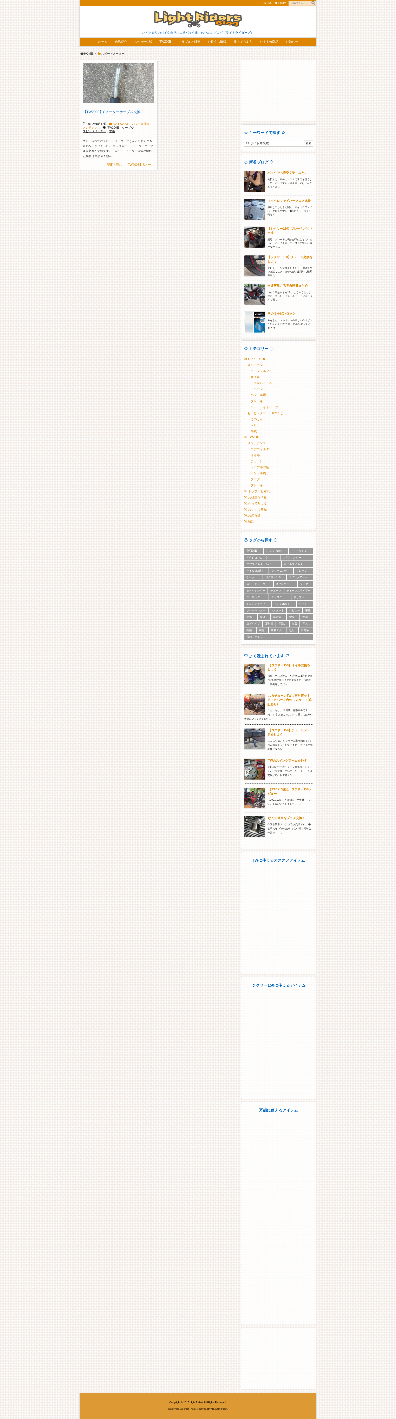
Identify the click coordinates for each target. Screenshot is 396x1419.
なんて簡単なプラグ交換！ (286, 818)
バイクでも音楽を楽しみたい (288, 172)
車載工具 (276, 630)
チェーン (257, 389)
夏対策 (269, 623)
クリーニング (279, 570)
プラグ (255, 479)
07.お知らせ (252, 515)
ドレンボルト (282, 603)
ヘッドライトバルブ (264, 407)
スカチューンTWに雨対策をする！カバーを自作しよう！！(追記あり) (290, 700)
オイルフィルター (294, 564)
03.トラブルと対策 (257, 491)
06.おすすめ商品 (255, 509)
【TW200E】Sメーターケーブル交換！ (113, 112)
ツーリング (253, 597)
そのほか (257, 419)
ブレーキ (257, 401)
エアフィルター (261, 371)
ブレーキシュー (255, 610)
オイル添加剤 (254, 570)
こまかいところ (261, 383)
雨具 (291, 630)
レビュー (257, 425)
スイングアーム (298, 577)
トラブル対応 (260, 467)
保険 (262, 617)
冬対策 (277, 617)
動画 (305, 617)
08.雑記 (249, 521)
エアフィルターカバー (259, 564)
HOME (88, 53)
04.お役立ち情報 (255, 497)
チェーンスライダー (298, 590)
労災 (292, 617)
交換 (112, 131)
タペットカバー (255, 590)
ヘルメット (277, 610)
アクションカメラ (257, 557)
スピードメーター (94, 131)
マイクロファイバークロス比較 (289, 200)
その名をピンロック (281, 313)
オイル (255, 377)
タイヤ (304, 583)
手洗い (282, 623)
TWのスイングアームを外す (287, 760)
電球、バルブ (254, 636)
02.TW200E (121, 123)
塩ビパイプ (253, 623)
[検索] (313, 3)
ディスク (276, 597)
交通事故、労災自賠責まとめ (288, 285)
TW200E (113, 127)
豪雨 (261, 630)
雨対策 (305, 630)
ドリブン (298, 597)
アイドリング (299, 550)
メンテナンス (91, 127)
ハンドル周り (141, 123)
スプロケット (284, 583)
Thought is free (219, 1409)
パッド (303, 603)
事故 (308, 610)
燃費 (254, 431)
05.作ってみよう (255, 503)
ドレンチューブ (255, 603)
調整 (249, 630)
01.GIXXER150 (254, 359)
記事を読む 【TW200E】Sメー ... (130, 164)
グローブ (301, 570)
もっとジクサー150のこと (265, 413)
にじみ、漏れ (274, 550)
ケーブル (128, 127)
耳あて (306, 623)
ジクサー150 (272, 577)
